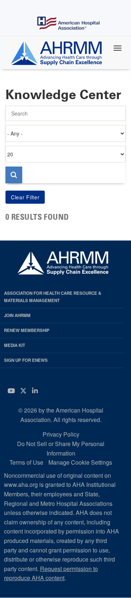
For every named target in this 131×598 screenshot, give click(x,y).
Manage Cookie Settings (80, 462)
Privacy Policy (61, 434)
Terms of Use (26, 462)
